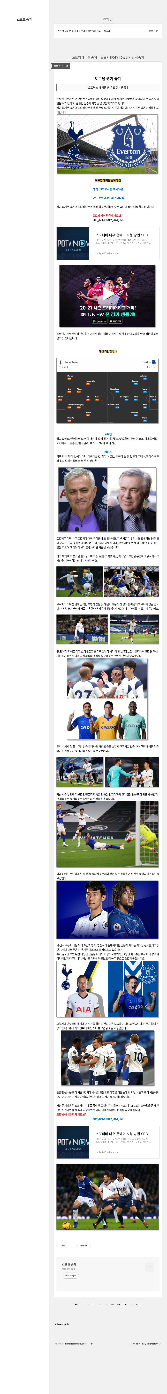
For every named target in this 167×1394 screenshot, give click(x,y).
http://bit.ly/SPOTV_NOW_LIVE (108, 220)
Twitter (67, 1344)
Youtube (82, 1344)
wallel (158, 1344)
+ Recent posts (62, 1324)
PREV (77, 1304)
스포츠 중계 (24, 19)
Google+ (89, 1344)
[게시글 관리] (73, 1245)
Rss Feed (58, 1344)
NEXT (138, 1304)
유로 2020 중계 (68, 1269)
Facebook (75, 1344)
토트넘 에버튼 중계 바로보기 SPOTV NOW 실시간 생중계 (84, 31)
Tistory (143, 1344)
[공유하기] (69, 1245)
